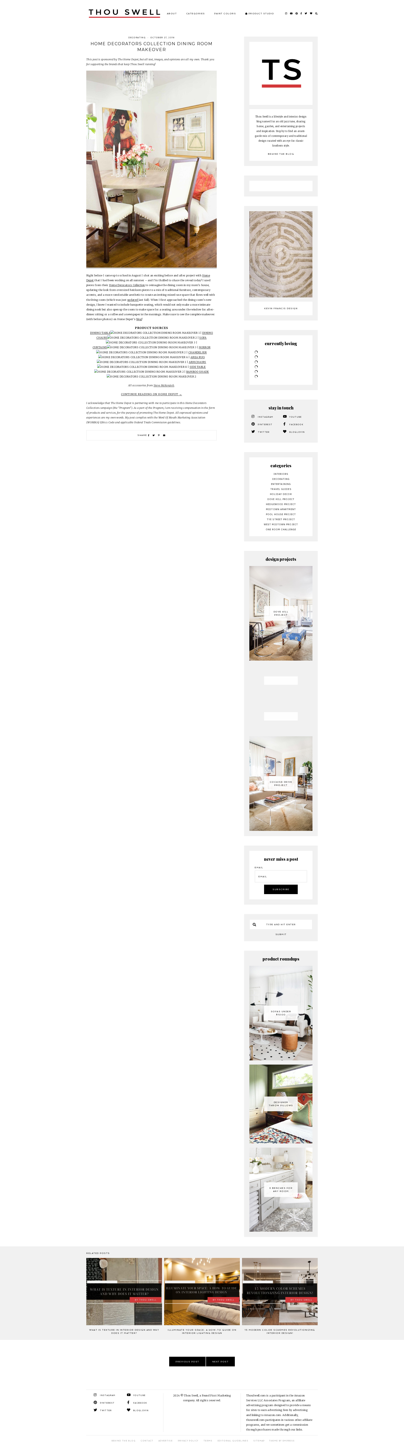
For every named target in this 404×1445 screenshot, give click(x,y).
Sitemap (258, 1441)
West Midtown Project (281, 524)
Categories (195, 13)
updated (133, 299)
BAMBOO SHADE (197, 371)
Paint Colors (225, 13)
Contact (147, 1441)
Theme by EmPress (282, 1441)
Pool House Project (281, 514)
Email (259, 867)
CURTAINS (100, 347)
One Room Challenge (281, 529)
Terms (208, 1441)
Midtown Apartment (281, 509)
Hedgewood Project (281, 504)
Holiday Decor (281, 494)
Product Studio (260, 13)
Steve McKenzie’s (164, 385)
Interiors (281, 473)
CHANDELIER (197, 352)
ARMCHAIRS (197, 362)
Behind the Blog (281, 154)
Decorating (137, 38)
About (172, 13)
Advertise (165, 1441)
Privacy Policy (188, 1441)
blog (139, 319)
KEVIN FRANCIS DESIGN (281, 308)
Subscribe (280, 889)
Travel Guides (280, 489)
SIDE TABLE (198, 366)
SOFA (202, 337)
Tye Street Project (281, 519)
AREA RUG (197, 357)
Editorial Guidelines (233, 1441)
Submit (281, 934)
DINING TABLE (100, 332)
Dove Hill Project (280, 499)
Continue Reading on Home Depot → (151, 394)
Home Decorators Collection (127, 285)
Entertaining (281, 484)
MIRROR (204, 347)
